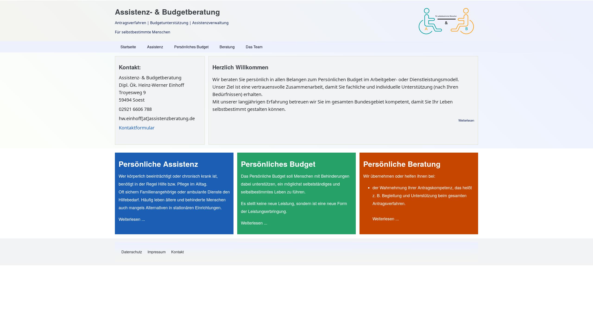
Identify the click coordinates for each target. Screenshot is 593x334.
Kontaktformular (137, 128)
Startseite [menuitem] (128, 46)
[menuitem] (132, 252)
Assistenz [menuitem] (155, 46)
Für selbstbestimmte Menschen (142, 32)
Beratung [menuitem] (227, 46)
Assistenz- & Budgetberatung (167, 11)
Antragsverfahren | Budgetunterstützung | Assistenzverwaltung (172, 22)
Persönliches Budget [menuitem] (191, 46)
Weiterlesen (466, 120)
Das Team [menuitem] (254, 46)
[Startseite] (446, 20)
